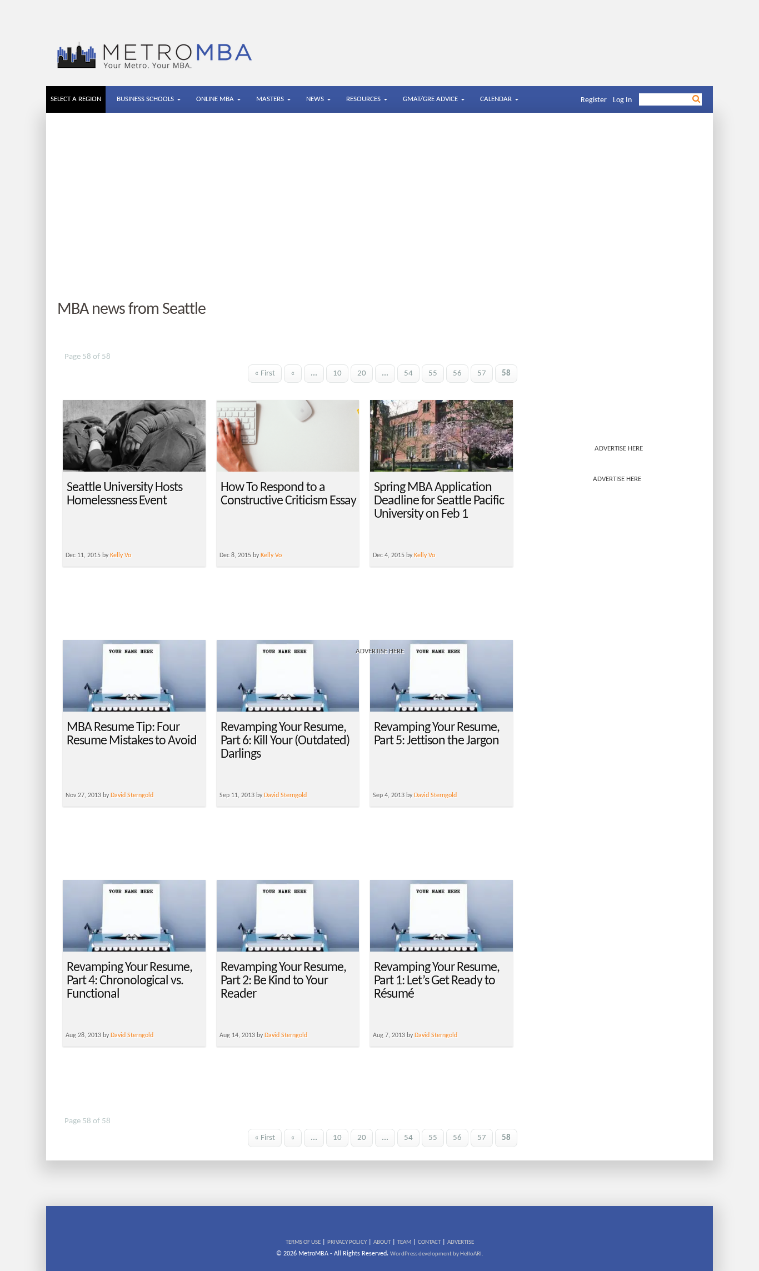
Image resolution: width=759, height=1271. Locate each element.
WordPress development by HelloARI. (436, 1254)
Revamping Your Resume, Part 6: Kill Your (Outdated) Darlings (285, 741)
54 (408, 373)
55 (432, 373)
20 (361, 373)
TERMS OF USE (303, 1242)
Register (594, 100)
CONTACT (429, 1242)
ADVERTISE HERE (619, 448)
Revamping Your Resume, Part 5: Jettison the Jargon (437, 734)
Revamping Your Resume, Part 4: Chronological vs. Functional (129, 981)
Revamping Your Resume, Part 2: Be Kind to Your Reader (283, 981)
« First (264, 373)
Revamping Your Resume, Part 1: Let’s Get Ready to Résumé (437, 981)
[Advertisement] (379, 207)
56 (457, 373)
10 (337, 373)
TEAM (404, 1242)
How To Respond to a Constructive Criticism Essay (288, 494)
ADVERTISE (460, 1242)
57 (481, 373)
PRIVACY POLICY (347, 1242)
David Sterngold (132, 795)
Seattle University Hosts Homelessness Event (124, 494)
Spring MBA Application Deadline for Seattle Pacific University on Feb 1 (439, 501)
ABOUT (382, 1242)
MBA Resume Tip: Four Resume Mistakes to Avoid (132, 734)
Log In (622, 100)
